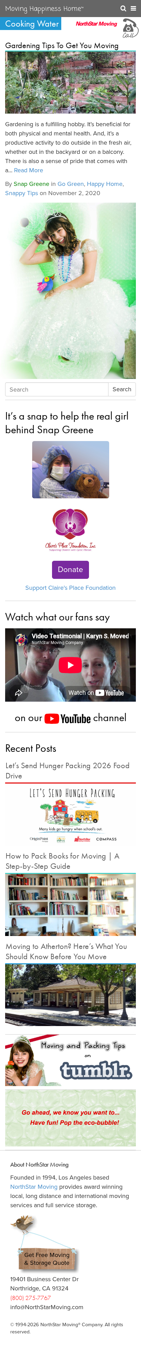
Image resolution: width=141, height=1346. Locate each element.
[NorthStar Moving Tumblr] (70, 1060)
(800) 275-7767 (30, 1298)
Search (122, 389)
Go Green (70, 184)
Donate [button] (70, 569)
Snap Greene (31, 184)
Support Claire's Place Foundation (70, 587)
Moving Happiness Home (44, 9)
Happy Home (105, 184)
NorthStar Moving (33, 1186)
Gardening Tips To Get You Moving (62, 45)
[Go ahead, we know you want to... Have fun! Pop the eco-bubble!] (70, 1118)
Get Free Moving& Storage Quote (46, 1259)
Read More (28, 170)
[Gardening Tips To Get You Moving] (70, 83)
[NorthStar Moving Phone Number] (130, 27)
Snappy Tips (21, 193)
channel (109, 717)
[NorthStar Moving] (96, 27)
